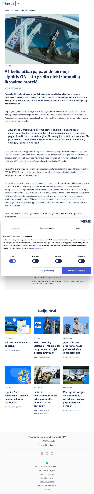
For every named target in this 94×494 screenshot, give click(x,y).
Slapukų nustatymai (47, 482)
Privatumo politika (47, 474)
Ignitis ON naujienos (13, 88)
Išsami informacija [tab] (47, 228)
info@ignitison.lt (48, 445)
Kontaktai (47, 489)
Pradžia (7, 10)
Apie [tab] (78, 228)
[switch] (35, 261)
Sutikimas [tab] (16, 228)
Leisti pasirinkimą (47, 271)
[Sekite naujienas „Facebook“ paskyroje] (42, 453)
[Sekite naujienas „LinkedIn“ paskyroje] (52, 453)
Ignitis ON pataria (41, 413)
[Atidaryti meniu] (90, 3)
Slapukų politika (47, 478)
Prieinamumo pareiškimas (47, 486)
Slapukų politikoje (36, 248)
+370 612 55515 (48, 441)
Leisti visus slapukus (76, 271)
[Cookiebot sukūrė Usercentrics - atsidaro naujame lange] (81, 221)
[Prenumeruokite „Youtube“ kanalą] (47, 453)
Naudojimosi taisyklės (47, 470)
